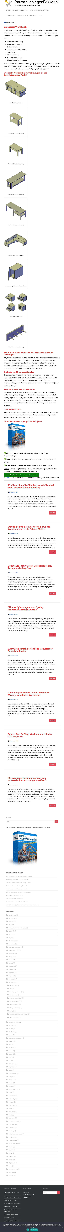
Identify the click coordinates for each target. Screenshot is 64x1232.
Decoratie (11, 966)
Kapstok (11, 1047)
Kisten (10, 1070)
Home (5, 22)
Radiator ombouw (13, 1121)
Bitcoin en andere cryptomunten (12, 1203)
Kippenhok (11, 1067)
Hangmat (11, 1025)
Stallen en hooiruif (13, 1143)
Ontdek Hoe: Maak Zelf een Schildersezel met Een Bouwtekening (22, 905)
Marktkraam (12, 1095)
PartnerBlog (12, 1099)
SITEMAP (25, 1198)
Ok (28, 1229)
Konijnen (11, 1076)
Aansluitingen (12, 915)
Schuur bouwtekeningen (15, 1134)
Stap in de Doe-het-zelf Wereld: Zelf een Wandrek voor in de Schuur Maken (29, 528)
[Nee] (62, 1227)
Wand (10, 1166)
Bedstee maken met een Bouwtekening (10, 1210)
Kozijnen (11, 1079)
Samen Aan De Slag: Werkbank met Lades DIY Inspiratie (30, 735)
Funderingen (12, 979)
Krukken (11, 1083)
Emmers (11, 976)
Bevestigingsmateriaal (15, 992)
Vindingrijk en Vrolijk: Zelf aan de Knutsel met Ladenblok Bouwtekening (31, 486)
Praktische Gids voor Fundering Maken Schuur (18, 886)
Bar (10, 924)
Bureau (11, 960)
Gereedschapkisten (13, 1022)
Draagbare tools (14, 995)
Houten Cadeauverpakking (15, 1038)
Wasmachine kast (13, 1169)
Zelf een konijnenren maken (11, 1214)
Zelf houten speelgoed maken (11, 1221)
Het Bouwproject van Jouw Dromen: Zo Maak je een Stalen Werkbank (28, 693)
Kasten (10, 1054)
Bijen (10, 934)
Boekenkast (12, 944)
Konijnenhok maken (9, 1217)
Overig (11, 1011)
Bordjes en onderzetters (15, 947)
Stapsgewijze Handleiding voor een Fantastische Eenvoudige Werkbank (27, 779)
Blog (41, 15)
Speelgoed (11, 1137)
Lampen (11, 1086)
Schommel (11, 1127)
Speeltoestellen (13, 1140)
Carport (11, 963)
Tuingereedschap (14, 1017)
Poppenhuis (12, 1111)
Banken (11, 921)
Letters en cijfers (13, 1089)
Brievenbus (12, 953)
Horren (10, 1035)
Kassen (11, 1051)
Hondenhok (12, 1032)
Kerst (10, 1057)
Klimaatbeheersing (14, 1004)
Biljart (10, 937)
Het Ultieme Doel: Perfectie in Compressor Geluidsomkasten (30, 650)
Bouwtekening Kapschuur (10, 1206)
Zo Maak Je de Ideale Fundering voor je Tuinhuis (18, 882)
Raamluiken (12, 1118)
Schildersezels (12, 1124)
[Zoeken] (56, 821)
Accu (11, 988)
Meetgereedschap (14, 1008)
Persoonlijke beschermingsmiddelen (19, 1014)
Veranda (11, 1159)
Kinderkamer (12, 1063)
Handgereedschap (14, 1001)
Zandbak (11, 1175)
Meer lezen (52, 512)
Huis (10, 1044)
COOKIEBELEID (27, 1196)
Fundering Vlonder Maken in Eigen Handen (17, 889)
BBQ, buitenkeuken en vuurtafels (17, 928)
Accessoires (13, 985)
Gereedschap (12, 982)
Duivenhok (11, 972)
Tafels (10, 1150)
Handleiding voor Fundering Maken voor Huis (17, 879)
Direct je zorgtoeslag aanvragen (12, 1197)
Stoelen (11, 1147)
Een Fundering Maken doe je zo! (14, 895)
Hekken (11, 1028)
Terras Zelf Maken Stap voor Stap (14, 898)
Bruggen (11, 956)
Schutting (11, 1131)
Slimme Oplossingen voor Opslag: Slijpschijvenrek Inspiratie (26, 608)
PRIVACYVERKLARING (28, 1194)
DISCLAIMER (26, 1192)
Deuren (11, 969)
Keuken (11, 1060)
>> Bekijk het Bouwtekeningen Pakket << (21, 475)
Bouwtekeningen (13, 950)
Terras (10, 1153)
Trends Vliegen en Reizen (10, 1200)
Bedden (11, 931)
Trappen (11, 1156)
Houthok (11, 1041)
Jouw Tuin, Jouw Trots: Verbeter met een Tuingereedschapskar (30, 567)
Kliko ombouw (12, 1073)
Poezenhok (12, 1105)
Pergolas (11, 1102)
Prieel (10, 1115)
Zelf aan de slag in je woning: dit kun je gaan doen (19, 876)
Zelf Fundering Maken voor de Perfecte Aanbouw (18, 892)
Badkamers (12, 918)
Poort (10, 1108)
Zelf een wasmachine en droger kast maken (17, 901)
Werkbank (11, 1172)
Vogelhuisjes (12, 1163)
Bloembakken (12, 940)
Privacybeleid (34, 1229)
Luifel (10, 1092)
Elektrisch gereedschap (15, 998)
